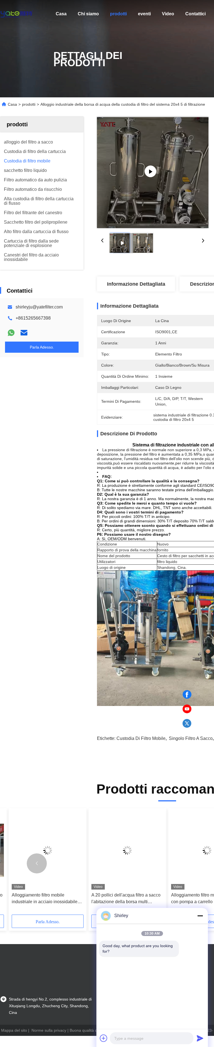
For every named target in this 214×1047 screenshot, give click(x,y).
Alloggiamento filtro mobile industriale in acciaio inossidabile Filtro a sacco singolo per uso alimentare (44, 899)
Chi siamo (88, 13)
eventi (144, 13)
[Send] (200, 1038)
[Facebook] (187, 695)
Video (168, 13)
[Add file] (104, 1038)
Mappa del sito (14, 1030)
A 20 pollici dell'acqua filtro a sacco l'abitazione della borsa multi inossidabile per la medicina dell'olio (127, 899)
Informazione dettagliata (136, 284)
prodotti (118, 13)
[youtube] (187, 709)
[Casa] (16, 14)
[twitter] (187, 723)
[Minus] (200, 915)
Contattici (195, 13)
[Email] (24, 332)
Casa (61, 13)
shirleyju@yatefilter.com (39, 307)
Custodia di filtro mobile (141, 738)
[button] (37, 863)
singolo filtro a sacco (191, 738)
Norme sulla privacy (48, 1030)
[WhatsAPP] (11, 332)
